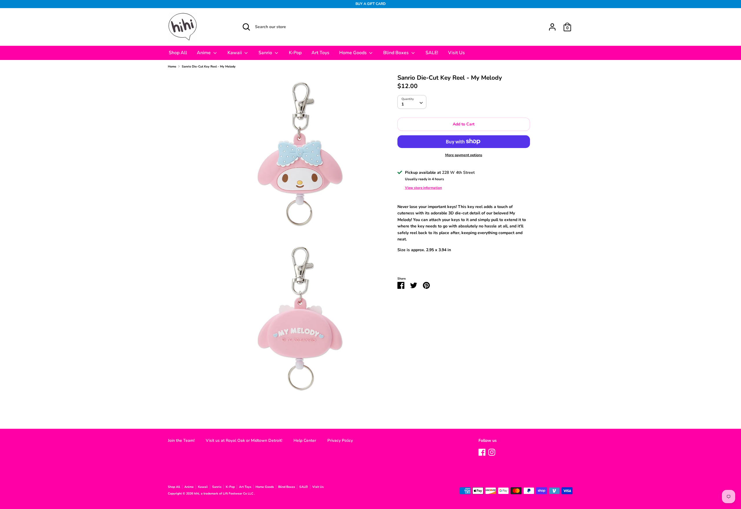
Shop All (178, 53)
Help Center (305, 440)
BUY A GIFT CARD (370, 3)
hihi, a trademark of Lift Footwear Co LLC (224, 493)
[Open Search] (246, 27)
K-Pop (295, 53)
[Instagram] (491, 451)
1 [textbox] (402, 104)
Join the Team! (181, 440)
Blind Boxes (396, 53)
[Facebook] (481, 451)
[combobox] (411, 102)
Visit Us (456, 53)
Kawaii (235, 53)
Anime (204, 53)
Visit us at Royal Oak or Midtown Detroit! (244, 440)
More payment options (463, 154)
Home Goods (353, 53)
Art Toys (320, 53)
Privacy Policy (340, 440)
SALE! (431, 53)
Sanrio (265, 53)
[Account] (552, 24)
